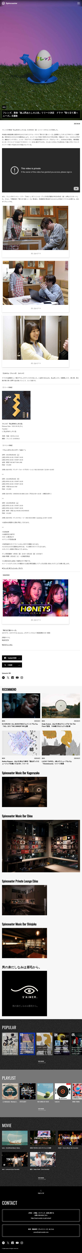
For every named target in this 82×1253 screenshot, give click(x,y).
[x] (8, 678)
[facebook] (12, 678)
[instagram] (21, 678)
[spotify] (3, 678)
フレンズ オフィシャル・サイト (13, 568)
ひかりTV (6, 640)
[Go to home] (9, 3)
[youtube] (17, 678)
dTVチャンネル (7, 645)
